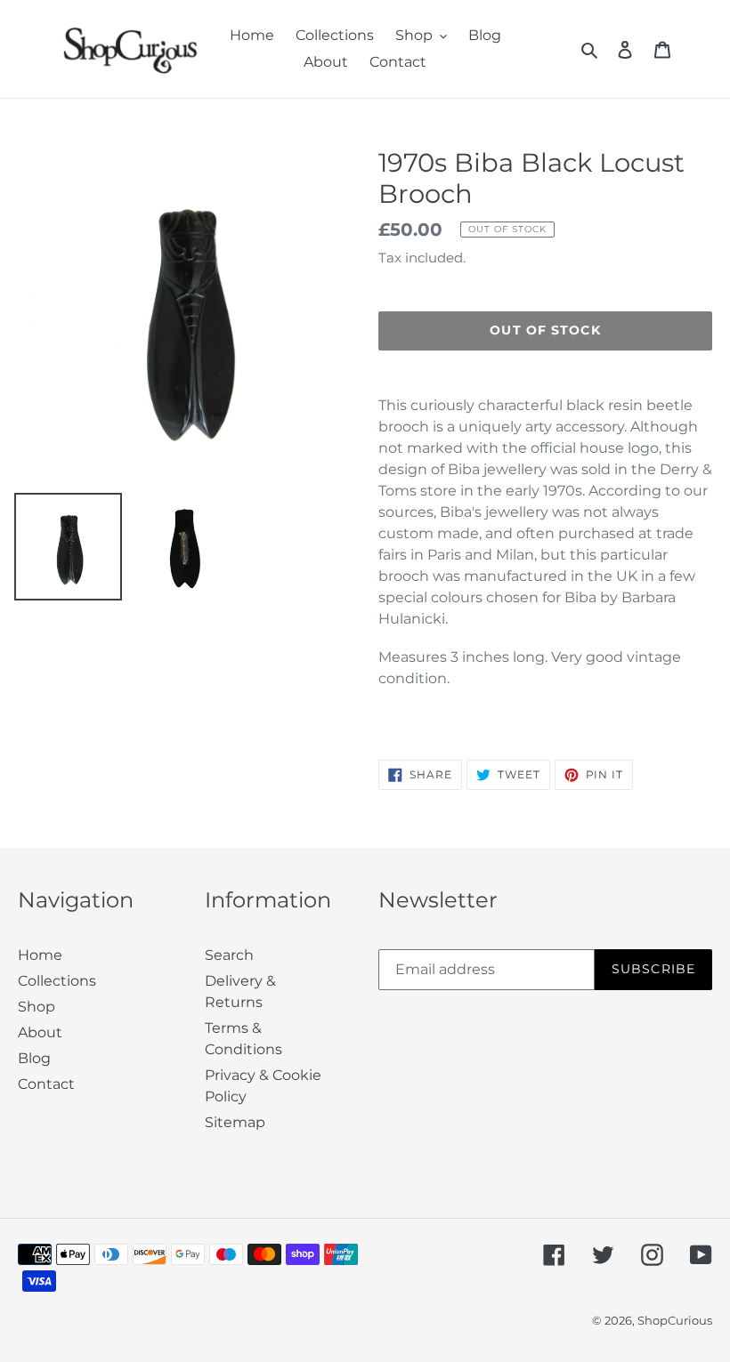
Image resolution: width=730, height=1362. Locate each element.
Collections (57, 980)
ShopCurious (674, 1320)
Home (40, 955)
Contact (46, 1084)
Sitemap (235, 1122)
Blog (34, 1058)
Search (229, 955)
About (40, 1032)
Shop (36, 1006)
